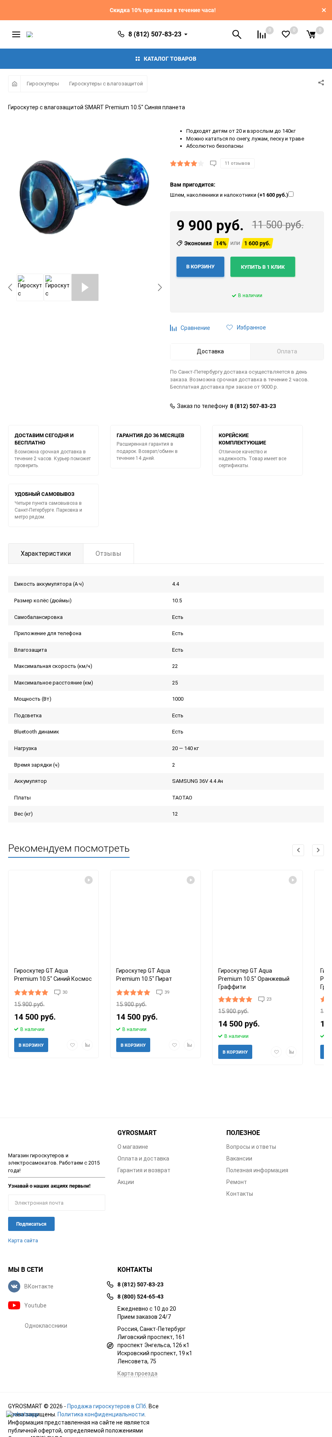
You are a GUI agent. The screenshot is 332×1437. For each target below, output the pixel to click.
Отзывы (108, 553)
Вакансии (239, 1158)
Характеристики (46, 553)
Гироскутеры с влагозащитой (106, 84)
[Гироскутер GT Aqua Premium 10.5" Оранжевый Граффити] (257, 915)
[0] (311, 34)
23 (268, 999)
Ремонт (236, 1182)
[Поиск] (236, 34)
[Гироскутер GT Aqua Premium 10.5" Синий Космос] (53, 915)
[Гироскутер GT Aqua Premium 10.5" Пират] (155, 915)
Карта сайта (23, 1240)
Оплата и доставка (143, 1158)
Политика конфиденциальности (101, 1414)
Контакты (239, 1194)
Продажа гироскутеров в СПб (106, 1406)
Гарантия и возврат (143, 1170)
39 (166, 992)
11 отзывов (237, 163)
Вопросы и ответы (251, 1147)
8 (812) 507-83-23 (253, 406)
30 (64, 992)
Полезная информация (257, 1170)
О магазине (132, 1147)
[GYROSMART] (56, 1136)
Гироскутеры (43, 84)
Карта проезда (137, 1373)
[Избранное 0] (286, 34)
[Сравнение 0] (262, 34)
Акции (125, 1182)
